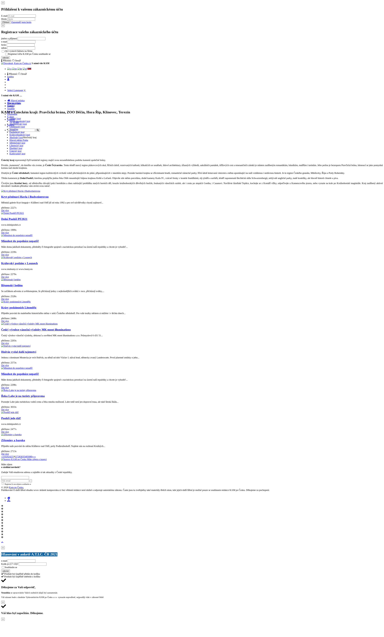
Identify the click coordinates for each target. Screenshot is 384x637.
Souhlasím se (32, 567)
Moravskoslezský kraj (19, 121)
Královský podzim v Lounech (19, 263)
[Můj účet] (8, 79)
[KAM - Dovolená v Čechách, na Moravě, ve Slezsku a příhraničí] (8, 498)
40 (26, 456)
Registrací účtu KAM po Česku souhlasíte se (41, 54)
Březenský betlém (12, 285)
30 (21, 456)
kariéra (10, 76)
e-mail (4, 41)
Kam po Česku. (16, 487)
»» (34, 456)
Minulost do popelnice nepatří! (20, 241)
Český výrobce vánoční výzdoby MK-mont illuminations (36, 329)
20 (7, 456)
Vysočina (13, 129)
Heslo (4, 19)
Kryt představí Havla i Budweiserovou (25, 196)
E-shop (10, 116)
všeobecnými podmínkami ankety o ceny (38, 567)
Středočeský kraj (17, 143)
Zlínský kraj (15, 118)
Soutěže (11, 108)
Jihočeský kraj (16, 137)
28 (19, 456)
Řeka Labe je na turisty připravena (23, 396)
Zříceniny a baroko (13, 440)
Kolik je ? (9, 564)
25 (12, 456)
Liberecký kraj (16, 145)
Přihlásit (5, 22)
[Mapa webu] (8, 500)
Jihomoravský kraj (18, 124)
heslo (3, 45)
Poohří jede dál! (11, 418)
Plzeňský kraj (15, 148)
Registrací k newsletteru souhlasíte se (30, 484)
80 (31, 456)
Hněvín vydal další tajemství (18, 351)
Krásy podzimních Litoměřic (18, 307)
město (4, 48)
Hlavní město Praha (18, 140)
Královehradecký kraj (19, 134)
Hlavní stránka (14, 103)
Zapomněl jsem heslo (21, 22)
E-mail (4, 16)
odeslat (5, 58)
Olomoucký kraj (17, 126)
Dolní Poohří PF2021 (14, 219)
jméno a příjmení (9, 38)
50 (28, 456)
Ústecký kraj (15, 151)
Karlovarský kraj (17, 153)
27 (16, 456)
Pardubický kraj (16, 132)
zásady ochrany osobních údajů (63, 54)
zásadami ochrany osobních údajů (44, 484)
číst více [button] (5, 210)
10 (4, 456)
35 (24, 456)
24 (9, 456)
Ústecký (11, 105)
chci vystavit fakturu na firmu (18, 51)
